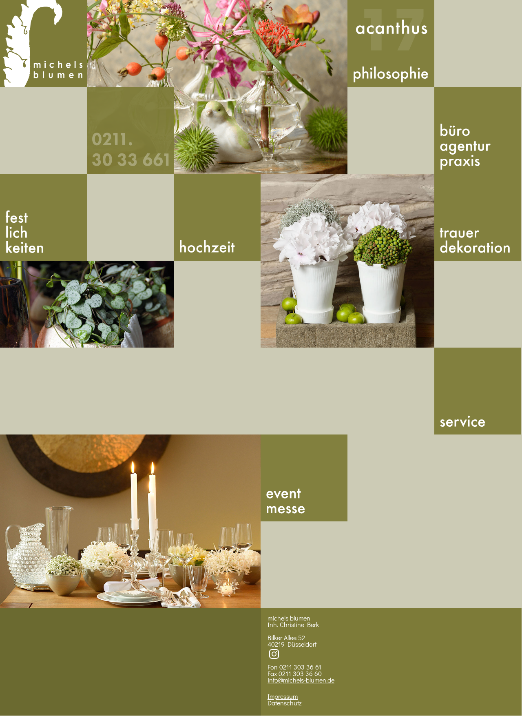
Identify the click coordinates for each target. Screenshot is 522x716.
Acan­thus (390, 43)
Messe (304, 477)
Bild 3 (347, 261)
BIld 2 (87, 304)
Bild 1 (217, 87)
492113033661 (130, 130)
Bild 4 (130, 521)
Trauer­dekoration (477, 217)
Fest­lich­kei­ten (43, 217)
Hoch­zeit (217, 217)
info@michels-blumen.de (301, 680)
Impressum (283, 696)
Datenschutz (285, 702)
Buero (477, 130)
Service (477, 391)
